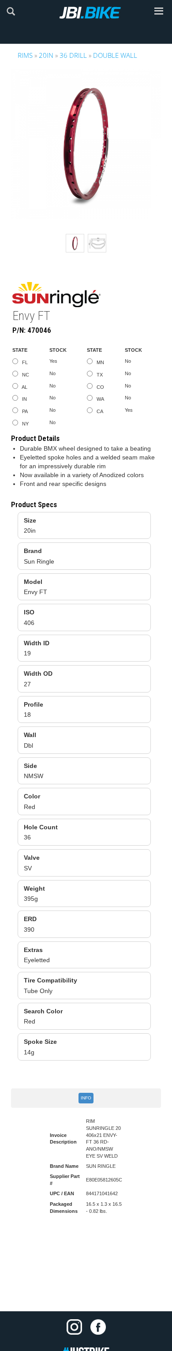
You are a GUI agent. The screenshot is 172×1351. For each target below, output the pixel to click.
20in (46, 55)
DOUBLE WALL (115, 55)
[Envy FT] (86, 144)
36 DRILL (73, 55)
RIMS (25, 55)
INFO (86, 1097)
